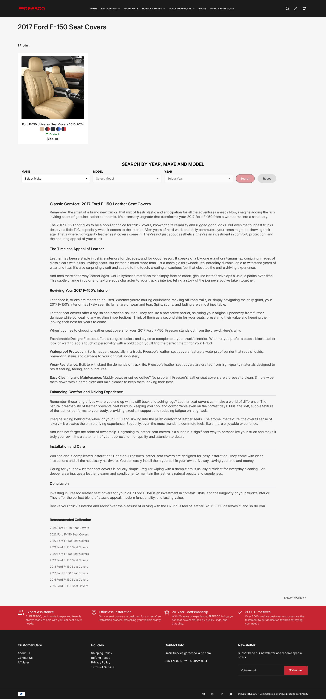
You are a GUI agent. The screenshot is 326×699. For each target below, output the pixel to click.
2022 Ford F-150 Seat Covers (69, 541)
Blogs (202, 8)
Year (168, 171)
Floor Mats (131, 8)
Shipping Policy (101, 653)
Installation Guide (222, 8)
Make (26, 171)
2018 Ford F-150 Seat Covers (69, 566)
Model (98, 171)
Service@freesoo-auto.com (192, 653)
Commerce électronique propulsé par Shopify (284, 693)
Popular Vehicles (180, 8)
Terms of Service (102, 667)
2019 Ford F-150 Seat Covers (69, 560)
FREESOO (252, 693)
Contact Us (25, 657)
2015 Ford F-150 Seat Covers (69, 586)
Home (93, 8)
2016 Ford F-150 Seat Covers (69, 579)
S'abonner (296, 670)
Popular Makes (152, 8)
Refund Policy (100, 657)
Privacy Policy (100, 662)
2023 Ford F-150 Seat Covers (69, 534)
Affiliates (24, 662)
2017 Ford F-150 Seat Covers (69, 573)
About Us (24, 653)
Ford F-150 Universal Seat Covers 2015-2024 (53, 124)
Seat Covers (109, 8)
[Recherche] (287, 9)
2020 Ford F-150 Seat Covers (69, 554)
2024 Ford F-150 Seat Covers (69, 528)
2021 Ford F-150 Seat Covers (69, 547)
